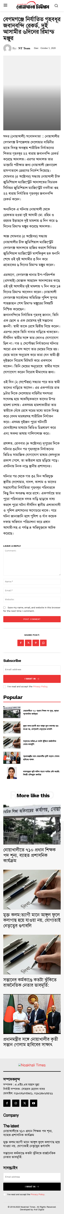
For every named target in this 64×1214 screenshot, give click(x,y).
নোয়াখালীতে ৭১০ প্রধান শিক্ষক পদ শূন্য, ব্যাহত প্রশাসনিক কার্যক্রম (29, 855)
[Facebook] (20, 643)
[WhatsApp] (43, 643)
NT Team (24, 48)
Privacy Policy (40, 686)
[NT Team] (7, 48)
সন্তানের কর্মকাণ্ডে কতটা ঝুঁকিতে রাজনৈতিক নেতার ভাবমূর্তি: (30, 982)
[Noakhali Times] (33, 5)
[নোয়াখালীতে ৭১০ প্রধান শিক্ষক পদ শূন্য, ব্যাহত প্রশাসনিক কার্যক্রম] (12, 712)
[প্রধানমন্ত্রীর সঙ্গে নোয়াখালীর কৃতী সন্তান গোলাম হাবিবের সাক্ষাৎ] (12, 758)
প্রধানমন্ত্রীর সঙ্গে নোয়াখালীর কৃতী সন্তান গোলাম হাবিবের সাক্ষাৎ (30, 1042)
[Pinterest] (35, 643)
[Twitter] (28, 643)
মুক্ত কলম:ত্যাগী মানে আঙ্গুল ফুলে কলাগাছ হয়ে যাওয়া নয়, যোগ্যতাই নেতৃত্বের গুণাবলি (40, 727)
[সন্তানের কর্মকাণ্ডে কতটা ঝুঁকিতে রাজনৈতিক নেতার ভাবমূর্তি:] (12, 743)
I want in (30, 679)
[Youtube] (33, 1103)
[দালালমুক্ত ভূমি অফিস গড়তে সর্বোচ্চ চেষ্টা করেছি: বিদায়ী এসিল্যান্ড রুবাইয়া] (12, 773)
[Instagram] (15, 1103)
